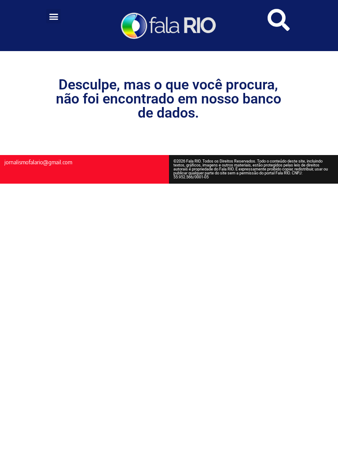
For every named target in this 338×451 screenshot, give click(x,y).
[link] (169, 25)
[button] (53, 16)
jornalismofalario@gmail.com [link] (38, 162)
